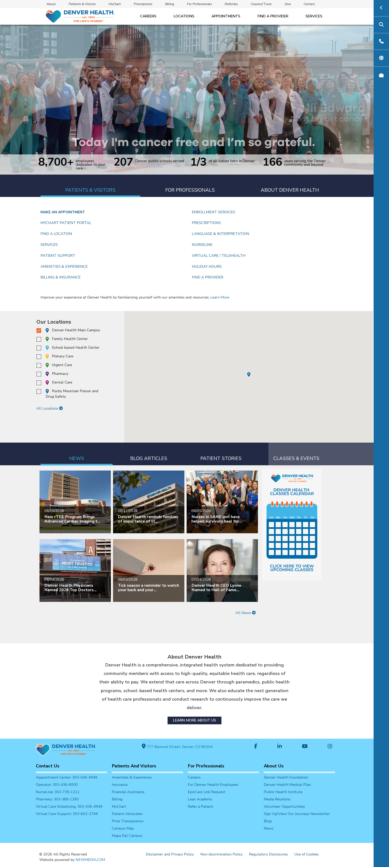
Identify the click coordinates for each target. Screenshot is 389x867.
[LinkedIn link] (279, 747)
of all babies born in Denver (232, 161)
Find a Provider (273, 16)
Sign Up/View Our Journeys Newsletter (297, 813)
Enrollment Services (213, 212)
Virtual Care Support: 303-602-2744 (67, 813)
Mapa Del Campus (127, 835)
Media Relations (277, 799)
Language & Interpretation (220, 233)
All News (243, 612)
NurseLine (202, 244)
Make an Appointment (63, 212)
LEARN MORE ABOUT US (194, 720)
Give (288, 4)
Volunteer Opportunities (284, 806)
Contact (309, 4)
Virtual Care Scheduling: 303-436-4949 (69, 806)
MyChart (115, 4)
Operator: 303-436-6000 (57, 784)
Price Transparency (127, 821)
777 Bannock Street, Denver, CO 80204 (179, 746)
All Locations (47, 408)
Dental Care (62, 382)
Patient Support (58, 255)
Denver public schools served (159, 161)
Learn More (219, 297)
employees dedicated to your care (91, 164)
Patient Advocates (127, 813)
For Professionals (199, 4)
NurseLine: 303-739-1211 (58, 791)
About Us (274, 766)
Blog (268, 821)
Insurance (120, 784)
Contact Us (47, 766)
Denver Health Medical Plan (287, 784)
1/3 (198, 161)
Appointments (226, 16)
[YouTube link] (304, 747)
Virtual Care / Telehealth (219, 255)
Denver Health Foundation (286, 777)
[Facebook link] (255, 747)
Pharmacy (60, 373)
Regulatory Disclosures (268, 854)
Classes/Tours (261, 4)
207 (123, 161)
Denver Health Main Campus (76, 330)
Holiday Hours (207, 266)
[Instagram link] (330, 747)
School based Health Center (75, 347)
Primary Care (62, 356)
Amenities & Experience (64, 266)
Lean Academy (200, 799)
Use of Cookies (306, 854)
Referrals (231, 4)
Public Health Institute (283, 791)
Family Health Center (70, 338)
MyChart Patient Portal (66, 222)
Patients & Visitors (82, 4)
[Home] (80, 16)
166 (272, 162)
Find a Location (56, 233)
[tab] (90, 185)
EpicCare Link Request (206, 791)
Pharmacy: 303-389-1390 (57, 799)
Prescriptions (143, 4)
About (51, 4)
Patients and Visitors (134, 766)
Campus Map (123, 828)
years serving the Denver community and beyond (305, 162)
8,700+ (56, 164)
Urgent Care (62, 364)
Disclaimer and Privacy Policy (170, 854)
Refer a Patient (200, 806)
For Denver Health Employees (213, 784)
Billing (169, 4)
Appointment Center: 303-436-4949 (66, 777)
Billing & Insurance (61, 277)
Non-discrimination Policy (221, 854)
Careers (148, 16)
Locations (184, 16)
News (268, 828)
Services (314, 16)
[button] (248, 374)
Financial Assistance (128, 791)
